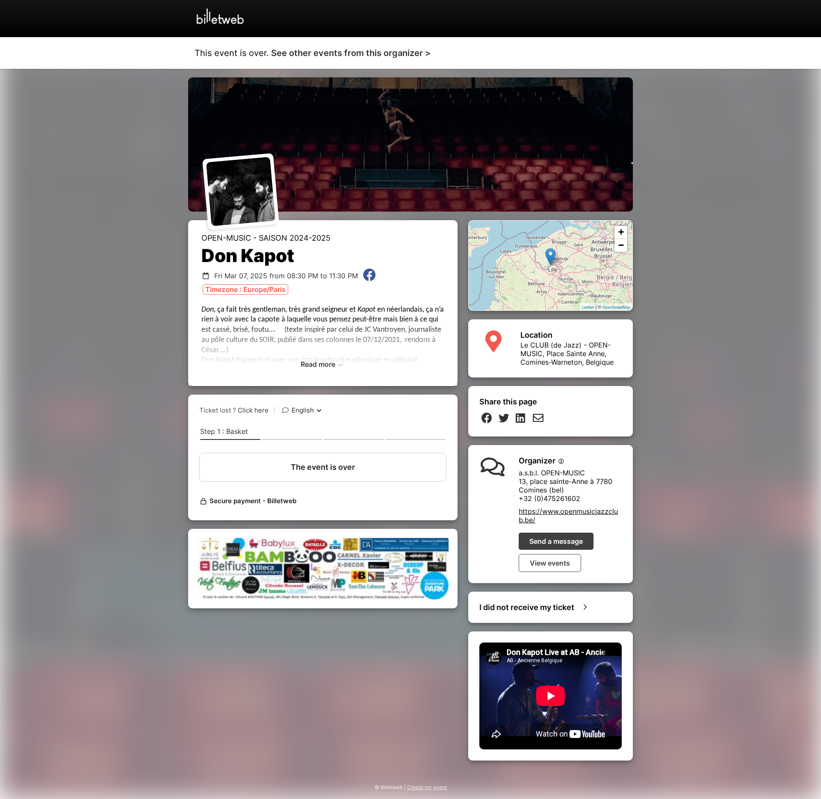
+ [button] (621, 232)
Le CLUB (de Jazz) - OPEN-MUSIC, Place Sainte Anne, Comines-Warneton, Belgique (567, 353)
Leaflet (588, 307)
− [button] (621, 245)
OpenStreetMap (616, 307)
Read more (319, 364)
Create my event (427, 787)
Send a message (556, 541)
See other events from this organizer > (351, 53)
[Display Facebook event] (369, 275)
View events (550, 563)
